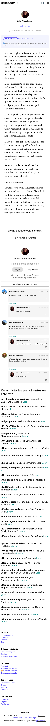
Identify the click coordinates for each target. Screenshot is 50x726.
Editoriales (5, 699)
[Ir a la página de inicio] (8, 3)
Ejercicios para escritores (10, 673)
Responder (13, 303)
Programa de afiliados (9, 656)
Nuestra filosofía (7, 635)
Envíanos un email (8, 683)
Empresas (4, 702)
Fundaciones (5, 704)
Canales (4, 640)
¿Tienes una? (41, 721)
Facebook (4, 690)
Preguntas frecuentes (9, 668)
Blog (2, 642)
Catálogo (4, 654)
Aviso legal (32, 718)
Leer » (25, 402)
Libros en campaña (8, 652)
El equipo (4, 637)
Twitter (3, 685)
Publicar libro (5, 666)
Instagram (4, 687)
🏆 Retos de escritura (9, 671)
